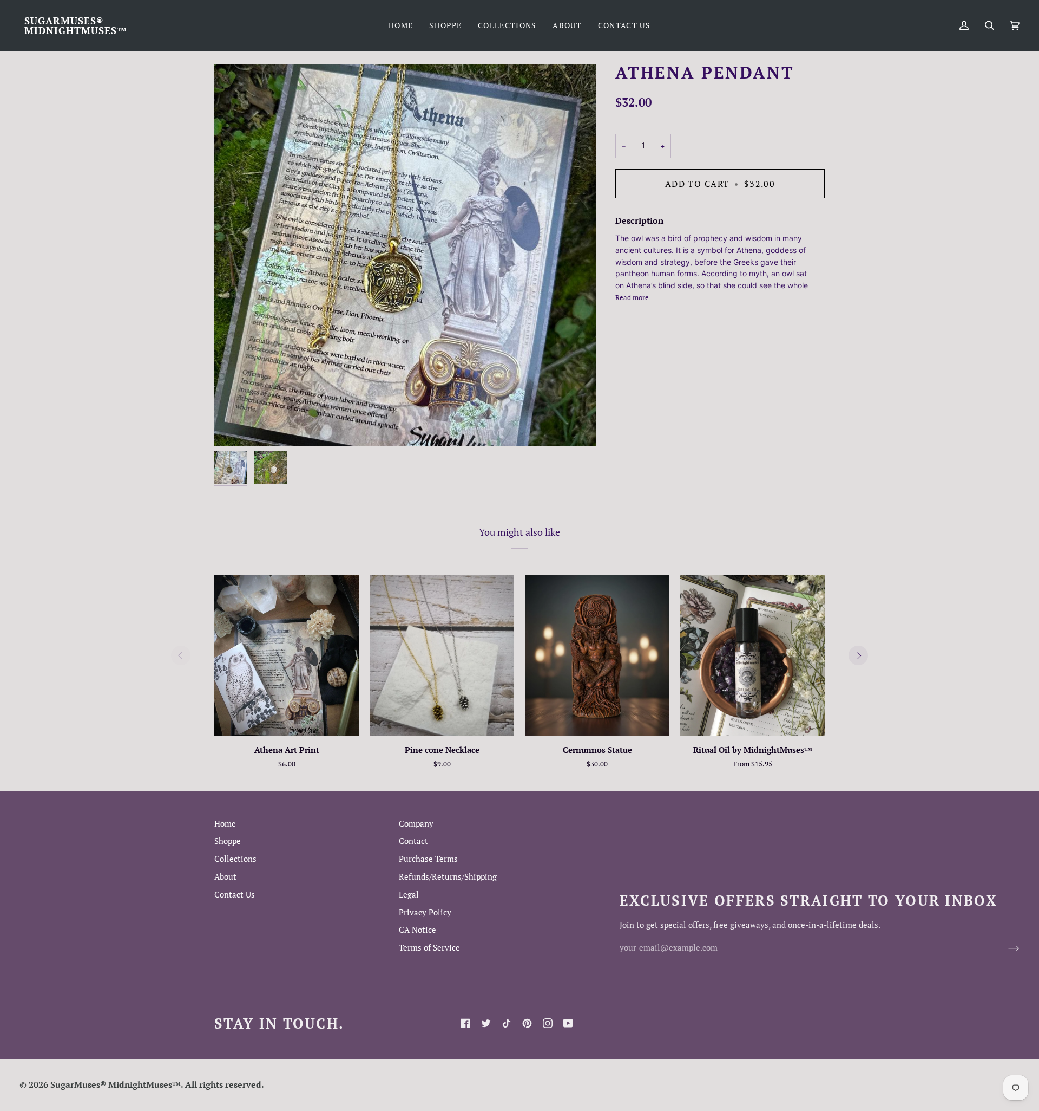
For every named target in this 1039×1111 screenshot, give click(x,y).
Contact (413, 841)
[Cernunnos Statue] (597, 655)
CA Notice (417, 930)
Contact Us (234, 894)
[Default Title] (286, 655)
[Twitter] (486, 1023)
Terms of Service (429, 948)
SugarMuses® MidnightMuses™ (115, 1084)
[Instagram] (548, 1023)
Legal (409, 894)
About (225, 877)
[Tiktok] (506, 1023)
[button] (445, 25)
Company (416, 823)
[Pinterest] (527, 1023)
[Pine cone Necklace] (442, 655)
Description (639, 220)
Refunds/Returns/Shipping (448, 877)
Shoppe (227, 841)
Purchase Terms (428, 859)
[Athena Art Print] (286, 655)
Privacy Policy (425, 912)
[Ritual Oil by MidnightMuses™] (752, 655)
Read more (632, 297)
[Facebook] (465, 1023)
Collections (235, 859)
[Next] (858, 655)
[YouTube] (568, 1023)
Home (225, 823)
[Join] (1005, 947)
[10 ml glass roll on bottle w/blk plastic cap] (752, 655)
